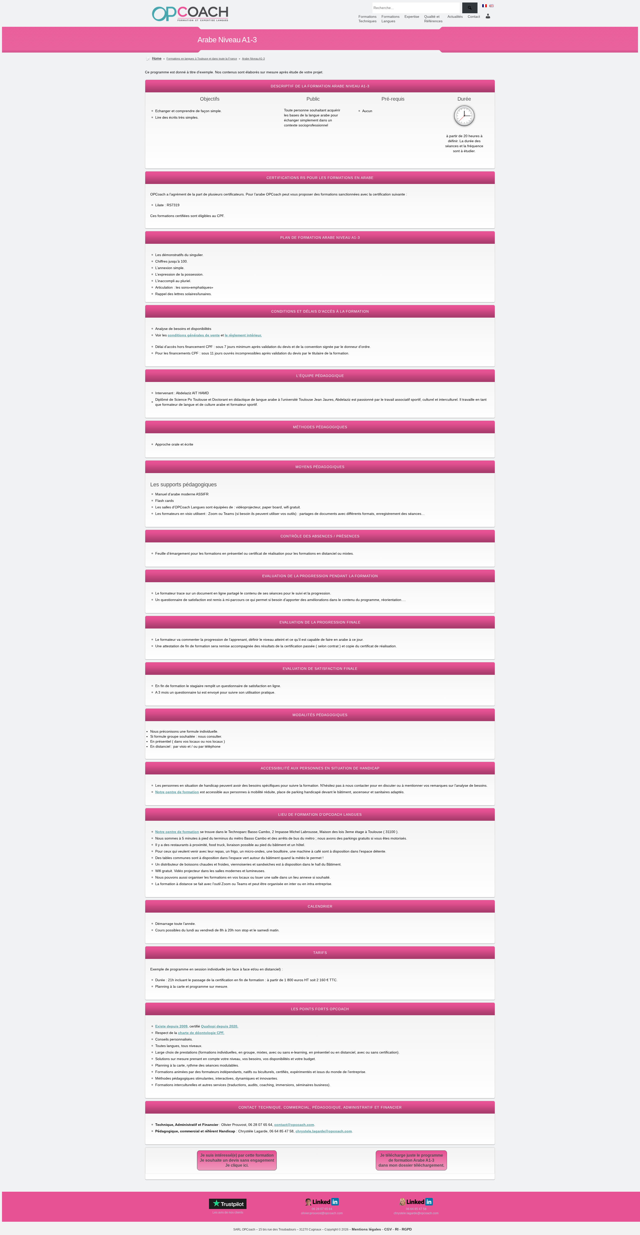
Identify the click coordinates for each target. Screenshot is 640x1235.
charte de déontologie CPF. (201, 1033)
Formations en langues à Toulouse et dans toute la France (201, 58)
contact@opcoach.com (294, 1125)
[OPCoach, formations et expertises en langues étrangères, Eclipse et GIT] (190, 21)
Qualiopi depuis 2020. (219, 1026)
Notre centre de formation (177, 792)
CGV (388, 1229)
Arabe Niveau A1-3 (253, 58)
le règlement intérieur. (243, 335)
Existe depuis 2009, (171, 1026)
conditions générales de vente (194, 335)
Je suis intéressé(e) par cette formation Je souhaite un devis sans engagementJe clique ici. (237, 1160)
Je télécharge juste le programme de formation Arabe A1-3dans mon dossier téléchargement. (411, 1160)
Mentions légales (366, 1229)
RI (396, 1229)
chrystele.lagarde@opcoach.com (324, 1131)
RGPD (407, 1229)
